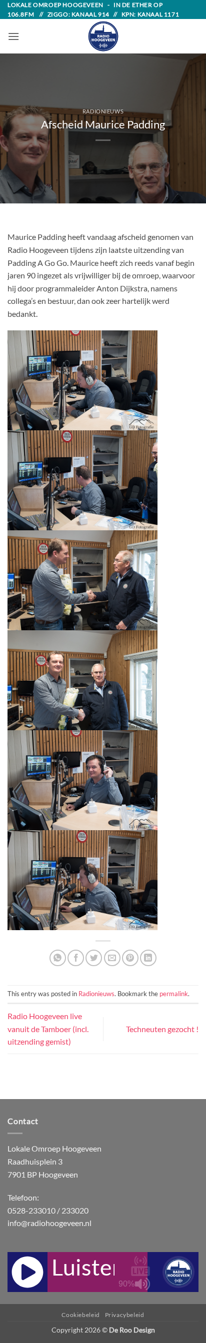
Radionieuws (103, 111)
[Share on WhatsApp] (58, 958)
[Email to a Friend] (112, 958)
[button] (14, 36)
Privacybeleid (124, 1315)
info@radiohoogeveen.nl (50, 1223)
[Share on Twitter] (94, 958)
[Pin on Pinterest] (130, 958)
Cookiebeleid (81, 1315)
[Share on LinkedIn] (148, 958)
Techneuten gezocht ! (162, 1029)
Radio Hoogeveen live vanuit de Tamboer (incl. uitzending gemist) (48, 1028)
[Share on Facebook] (76, 958)
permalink (174, 994)
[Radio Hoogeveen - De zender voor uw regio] (103, 36)
